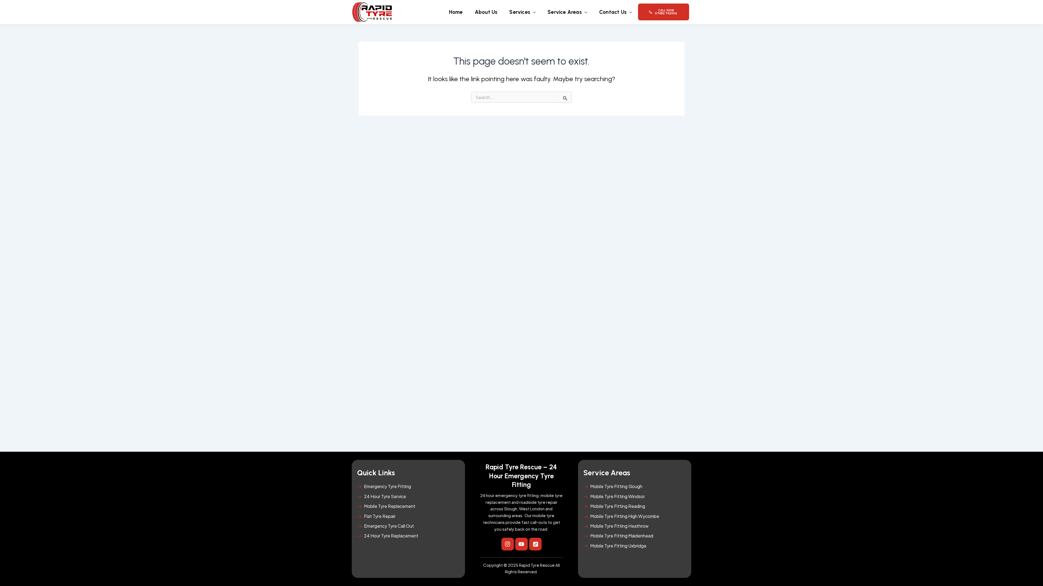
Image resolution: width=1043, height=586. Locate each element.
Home (456, 12)
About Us (486, 12)
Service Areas (565, 12)
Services (519, 12)
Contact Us (613, 12)
